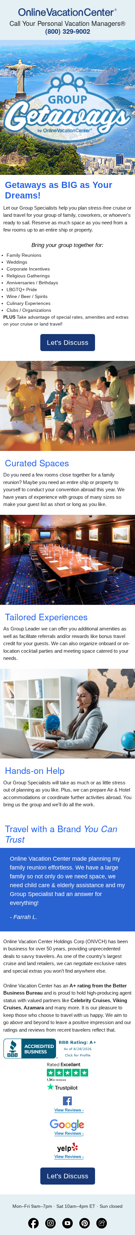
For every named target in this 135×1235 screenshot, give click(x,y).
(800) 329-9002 (67, 31)
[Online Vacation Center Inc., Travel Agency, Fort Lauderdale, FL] (51, 1048)
